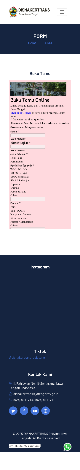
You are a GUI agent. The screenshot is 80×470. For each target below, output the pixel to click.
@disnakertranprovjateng (27, 358)
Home (32, 43)
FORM (48, 43)
